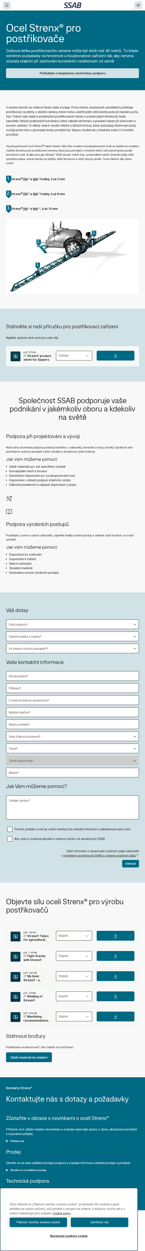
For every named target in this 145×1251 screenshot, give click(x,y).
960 (35, 179)
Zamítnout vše (99, 1222)
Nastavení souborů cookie (69, 1236)
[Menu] (138, 5)
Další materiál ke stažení (29, 1057)
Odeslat (130, 864)
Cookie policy (62, 1213)
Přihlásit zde (17, 1141)
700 (25, 179)
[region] (69, 1219)
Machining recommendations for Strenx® (36, 1019)
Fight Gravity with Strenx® (34, 958)
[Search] (7, 5)
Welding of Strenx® (32, 998)
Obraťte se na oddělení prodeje (28, 1170)
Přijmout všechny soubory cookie (38, 1222)
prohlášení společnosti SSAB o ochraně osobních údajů (99, 855)
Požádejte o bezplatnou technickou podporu (73, 73)
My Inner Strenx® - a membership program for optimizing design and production (36, 978)
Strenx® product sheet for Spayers (37, 358)
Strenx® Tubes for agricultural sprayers (36, 938)
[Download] (115, 356)
